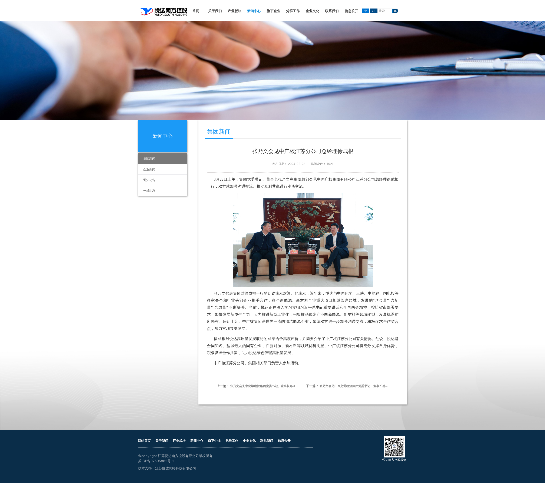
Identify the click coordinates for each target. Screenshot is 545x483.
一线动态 (149, 190)
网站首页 (144, 441)
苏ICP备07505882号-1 (156, 461)
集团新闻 (149, 158)
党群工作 (293, 11)
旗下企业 (273, 11)
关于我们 (215, 11)
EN (373, 10)
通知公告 (149, 180)
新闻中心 (254, 11)
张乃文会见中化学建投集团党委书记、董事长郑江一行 (266, 386)
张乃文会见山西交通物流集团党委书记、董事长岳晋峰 (355, 386)
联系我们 (332, 11)
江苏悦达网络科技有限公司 (175, 468)
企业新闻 (149, 169)
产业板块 (234, 11)
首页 (195, 11)
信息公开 (351, 11)
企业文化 (312, 11)
